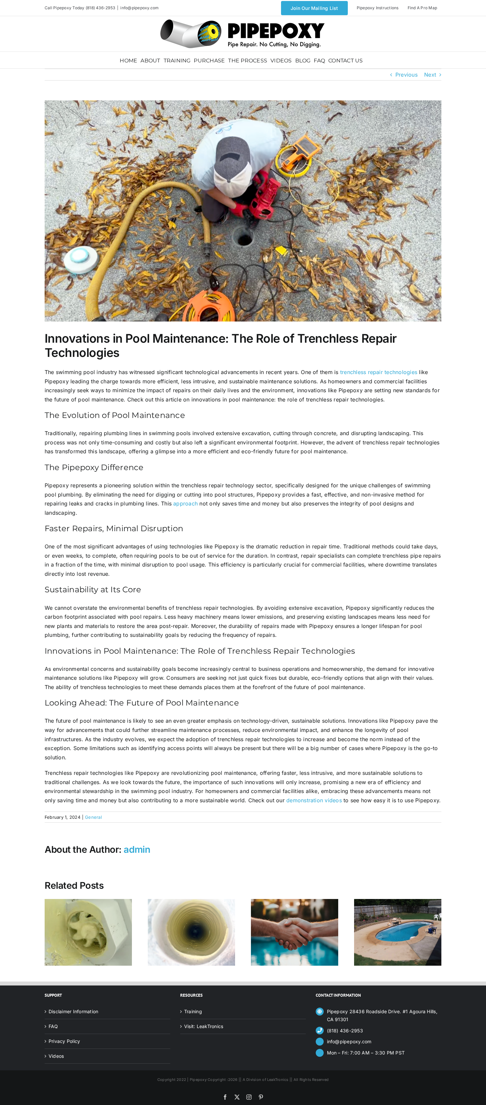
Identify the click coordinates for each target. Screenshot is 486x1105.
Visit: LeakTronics (203, 1026)
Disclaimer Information (73, 1011)
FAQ (53, 1026)
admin (137, 849)
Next (430, 74)
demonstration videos (314, 800)
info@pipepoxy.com (139, 7)
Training (193, 1011)
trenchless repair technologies (378, 372)
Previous (406, 74)
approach (185, 503)
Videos (56, 1056)
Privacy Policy (64, 1041)
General (93, 817)
